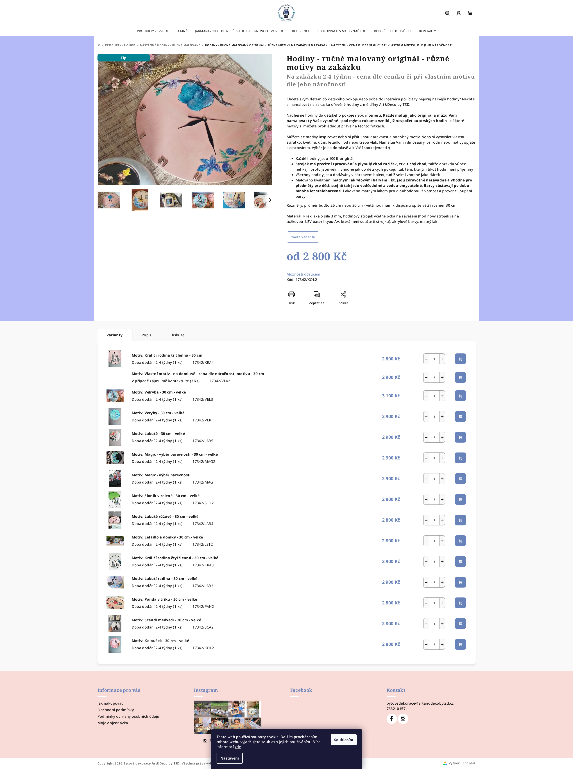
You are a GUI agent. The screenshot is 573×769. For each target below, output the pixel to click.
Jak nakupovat (110, 703)
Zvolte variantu (302, 237)
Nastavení (229, 758)
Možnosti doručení (303, 274)
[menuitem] (153, 31)
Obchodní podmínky (115, 709)
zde (238, 746)
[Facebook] (392, 719)
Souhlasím (343, 739)
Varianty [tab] (114, 334)
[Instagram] (403, 719)
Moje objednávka (112, 722)
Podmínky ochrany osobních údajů (128, 716)
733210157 (396, 708)
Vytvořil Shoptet (462, 763)
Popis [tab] (147, 334)
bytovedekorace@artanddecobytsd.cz (420, 703)
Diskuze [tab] (177, 334)
